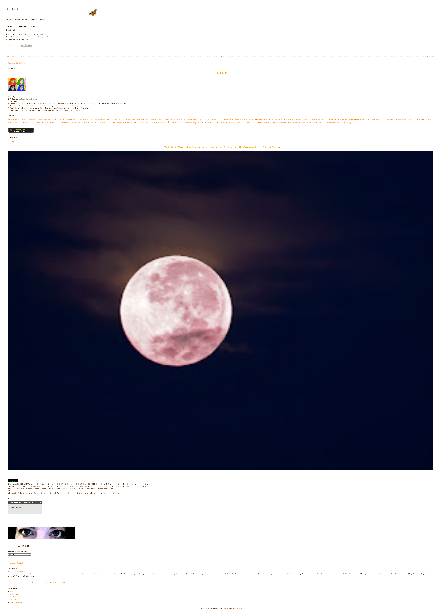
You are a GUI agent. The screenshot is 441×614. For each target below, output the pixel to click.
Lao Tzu (120, 119)
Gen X (97, 119)
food (425, 119)
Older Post (430, 56)
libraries (100, 122)
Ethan (83, 119)
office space (181, 122)
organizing (188, 122)
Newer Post (10, 56)
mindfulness (129, 122)
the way (301, 122)
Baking (34, 119)
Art (25, 119)
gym (31, 122)
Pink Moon (12, 142)
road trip (277, 122)
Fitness (34, 19)
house (64, 122)
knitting (80, 122)
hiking (49, 122)
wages (310, 122)
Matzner (136, 119)
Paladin (177, 119)
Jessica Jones (114, 119)
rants (272, 122)
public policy (255, 122)
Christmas (61, 119)
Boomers (44, 119)
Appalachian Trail (18, 119)
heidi (39, 122)
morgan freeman (146, 122)
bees (340, 119)
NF (163, 119)
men (123, 122)
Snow (243, 119)
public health (246, 122)
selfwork (283, 122)
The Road (264, 119)
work (334, 122)
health (35, 122)
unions (306, 122)
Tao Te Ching (249, 119)
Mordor (159, 119)
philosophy (217, 122)
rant (268, 122)
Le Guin (126, 119)
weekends (322, 122)
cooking (368, 119)
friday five (430, 119)
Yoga (323, 119)
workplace (340, 122)
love (114, 122)
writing (347, 122)
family (415, 119)
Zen (327, 119)
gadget (10, 122)
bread (349, 119)
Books (42, 19)
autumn (336, 119)
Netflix (166, 119)
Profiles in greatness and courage (207, 119)
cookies (362, 119)
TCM (12, 591)
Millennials (153, 119)
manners (119, 122)
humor (68, 122)
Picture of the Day (186, 119)
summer (289, 122)
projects (238, 122)
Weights (288, 119)
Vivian (282, 119)
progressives (232, 122)
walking (315, 122)
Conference (68, 119)
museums (161, 122)
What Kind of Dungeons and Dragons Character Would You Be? (35, 583)
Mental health (144, 119)
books (344, 119)
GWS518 (92, 119)
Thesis (270, 119)
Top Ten (275, 119)
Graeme (102, 119)
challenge (355, 119)
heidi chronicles (13, 9)
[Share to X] (26, 45)
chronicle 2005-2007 (17, 563)
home (59, 122)
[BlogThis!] (24, 45)
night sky (174, 122)
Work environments (309, 119)
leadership (93, 122)
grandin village (23, 122)
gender (15, 122)
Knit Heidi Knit (15, 600)
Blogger (239, 608)
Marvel (131, 119)
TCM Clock (14, 594)
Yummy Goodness (21, 19)
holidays (54, 122)
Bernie (39, 119)
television (295, 122)
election (389, 119)
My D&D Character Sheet (16, 571)
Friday (87, 119)
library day (107, 122)
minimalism (137, 122)
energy (402, 119)
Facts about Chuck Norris (16, 63)
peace (198, 122)
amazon (331, 119)
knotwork (86, 122)
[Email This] (22, 45)
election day (396, 119)
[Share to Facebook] (29, 45)
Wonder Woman (297, 119)
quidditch (264, 122)
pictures (225, 122)
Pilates (194, 119)
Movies (8, 19)
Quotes (220, 119)
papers (193, 122)
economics (375, 119)
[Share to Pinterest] (31, 45)
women (330, 122)
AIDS (10, 119)
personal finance (207, 122)
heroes (44, 122)
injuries (74, 122)
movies (154, 122)
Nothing (172, 119)
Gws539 (107, 119)
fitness (421, 119)
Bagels (29, 119)
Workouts (318, 119)
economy (383, 119)
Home (221, 56)
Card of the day (52, 119)
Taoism (258, 119)
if (70, 122)
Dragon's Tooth (76, 119)
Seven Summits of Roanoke (232, 119)
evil (411, 119)
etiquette (407, 119)
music (167, 122)
